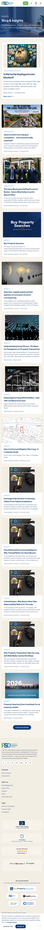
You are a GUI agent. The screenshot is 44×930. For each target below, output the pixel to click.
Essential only (8, 926)
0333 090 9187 (7, 797)
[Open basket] (36, 3)
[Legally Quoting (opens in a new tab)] (29, 896)
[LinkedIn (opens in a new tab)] (21, 763)
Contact (4, 791)
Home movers (6, 773)
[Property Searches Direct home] (8, 3)
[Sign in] (31, 3)
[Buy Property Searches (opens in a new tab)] (22, 888)
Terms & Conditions (8, 806)
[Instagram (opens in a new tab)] (17, 763)
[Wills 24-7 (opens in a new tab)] (13, 903)
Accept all (20, 926)
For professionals (7, 785)
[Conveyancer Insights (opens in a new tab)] (28, 903)
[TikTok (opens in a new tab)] (3, 763)
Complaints (5, 812)
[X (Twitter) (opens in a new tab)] (12, 763)
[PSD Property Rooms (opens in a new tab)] (12, 896)
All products (6, 776)
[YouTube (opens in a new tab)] (26, 763)
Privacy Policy (6, 809)
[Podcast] (30, 763)
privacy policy (12, 922)
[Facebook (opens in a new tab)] (8, 763)
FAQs (3, 794)
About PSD (5, 788)
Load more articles (22, 727)
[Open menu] (40, 3)
